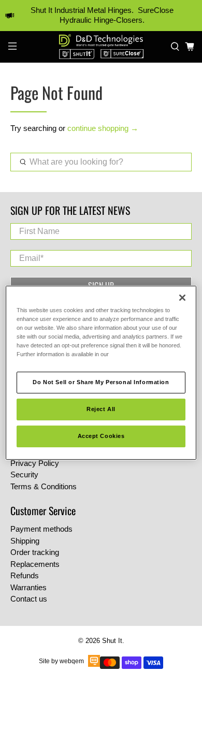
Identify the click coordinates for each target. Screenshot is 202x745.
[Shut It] (101, 47)
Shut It (112, 641)
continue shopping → (102, 128)
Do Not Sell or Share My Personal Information (101, 382)
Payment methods (41, 528)
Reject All (101, 409)
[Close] (182, 297)
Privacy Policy (34, 463)
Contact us (28, 598)
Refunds (24, 575)
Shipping (24, 540)
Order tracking (34, 552)
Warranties (28, 587)
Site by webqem (61, 661)
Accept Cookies (101, 436)
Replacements (35, 564)
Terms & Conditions (43, 486)
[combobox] (101, 162)
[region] (101, 372)
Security (24, 474)
